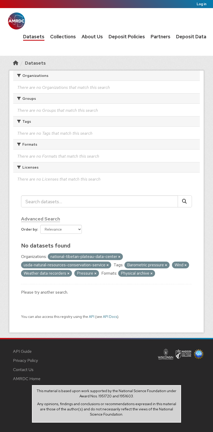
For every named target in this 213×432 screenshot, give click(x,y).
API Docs (110, 316)
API (91, 316)
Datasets (33, 37)
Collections (63, 37)
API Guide (22, 351)
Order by (29, 229)
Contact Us (23, 369)
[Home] (15, 63)
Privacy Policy (25, 360)
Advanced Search (40, 219)
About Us (92, 37)
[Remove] (119, 257)
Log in (202, 4)
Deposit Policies (127, 37)
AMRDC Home (27, 378)
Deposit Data (191, 37)
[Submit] (185, 201)
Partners (160, 37)
